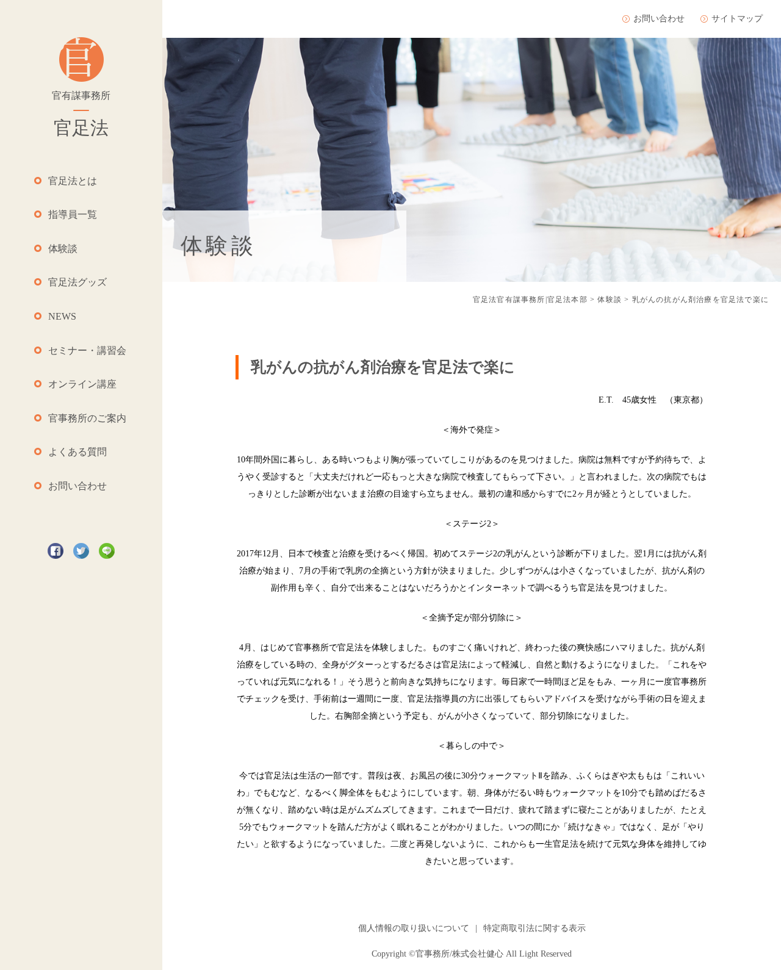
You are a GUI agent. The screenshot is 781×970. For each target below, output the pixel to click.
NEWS (62, 316)
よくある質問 (77, 452)
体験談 (62, 248)
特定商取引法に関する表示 (534, 928)
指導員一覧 (72, 214)
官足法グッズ (77, 282)
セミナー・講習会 (87, 350)
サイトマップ (737, 18)
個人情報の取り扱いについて (413, 928)
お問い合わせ (77, 486)
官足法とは (72, 181)
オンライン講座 (82, 384)
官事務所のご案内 (87, 418)
